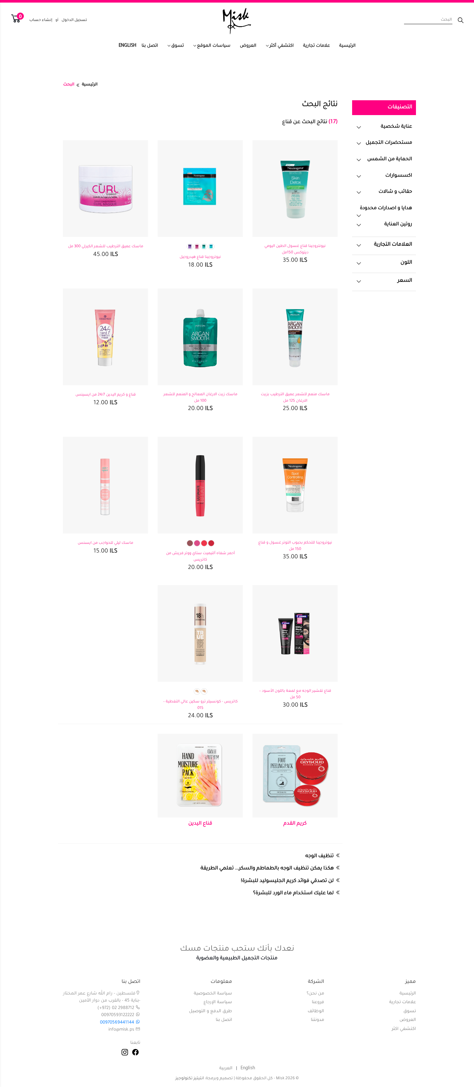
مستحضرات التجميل (389, 143)
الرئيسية (347, 46)
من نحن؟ (315, 993)
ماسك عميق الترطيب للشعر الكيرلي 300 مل (105, 247)
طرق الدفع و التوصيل (210, 1011)
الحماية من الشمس (389, 159)
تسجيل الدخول (74, 20)
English (127, 45)
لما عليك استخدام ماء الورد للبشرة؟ (293, 893)
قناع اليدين (200, 824)
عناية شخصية (396, 127)
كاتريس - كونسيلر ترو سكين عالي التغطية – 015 (200, 705)
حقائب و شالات (395, 192)
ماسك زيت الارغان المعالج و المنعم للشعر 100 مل (200, 398)
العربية (225, 1068)
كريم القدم (295, 824)
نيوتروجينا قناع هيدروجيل (200, 257)
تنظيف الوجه (319, 856)
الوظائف (316, 1011)
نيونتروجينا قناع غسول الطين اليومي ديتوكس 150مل (295, 249)
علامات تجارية (316, 46)
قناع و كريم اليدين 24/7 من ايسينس (105, 395)
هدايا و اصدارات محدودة (386, 208)
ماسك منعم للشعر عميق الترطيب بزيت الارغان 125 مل (295, 398)
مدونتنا (317, 1020)
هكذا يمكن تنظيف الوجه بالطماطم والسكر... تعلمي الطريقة (267, 868)
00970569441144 (117, 1022)
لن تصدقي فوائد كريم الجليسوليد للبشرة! (287, 881)
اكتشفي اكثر (404, 1029)
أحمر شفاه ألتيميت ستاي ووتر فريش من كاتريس (200, 557)
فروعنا (318, 1002)
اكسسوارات (398, 176)
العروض (248, 46)
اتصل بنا (150, 46)
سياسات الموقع (214, 46)
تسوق (177, 46)
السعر (405, 281)
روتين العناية (398, 224)
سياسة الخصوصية (213, 993)
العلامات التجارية (393, 245)
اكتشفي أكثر (282, 46)
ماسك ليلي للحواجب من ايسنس (105, 543)
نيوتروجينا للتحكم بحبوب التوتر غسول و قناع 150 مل (295, 546)
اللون (406, 263)
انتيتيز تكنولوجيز (189, 1078)
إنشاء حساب (40, 20)
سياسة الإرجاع (217, 1002)
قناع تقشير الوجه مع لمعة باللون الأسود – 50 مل (295, 694)
